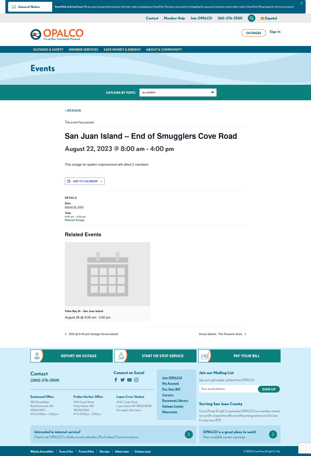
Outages (253, 33)
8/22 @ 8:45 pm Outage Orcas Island (93, 334)
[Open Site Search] (251, 18)
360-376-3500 (230, 18)
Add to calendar (85, 181)
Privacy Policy (86, 451)
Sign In (275, 31)
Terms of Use (66, 451)
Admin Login (122, 451)
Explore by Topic (121, 92)
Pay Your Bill (247, 356)
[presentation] (107, 274)
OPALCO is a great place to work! (229, 434)
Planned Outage (75, 220)
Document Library (175, 400)
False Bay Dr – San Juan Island (84, 311)
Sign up (269, 389)
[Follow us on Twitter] (122, 381)
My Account (170, 383)
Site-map (104, 451)
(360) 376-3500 (44, 380)
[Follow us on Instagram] (136, 381)
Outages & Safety (48, 49)
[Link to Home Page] (56, 35)
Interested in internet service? (86, 434)
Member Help (174, 18)
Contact (152, 18)
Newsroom (169, 411)
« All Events (73, 110)
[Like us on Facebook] (116, 381)
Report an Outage (78, 356)
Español (271, 18)
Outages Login (143, 451)
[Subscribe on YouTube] (129, 381)
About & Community (164, 49)
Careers (168, 395)
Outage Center (173, 406)
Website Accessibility (42, 451)
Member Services (83, 49)
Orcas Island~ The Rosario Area (221, 334)
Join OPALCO (201, 18)
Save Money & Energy (122, 49)
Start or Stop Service (163, 356)
